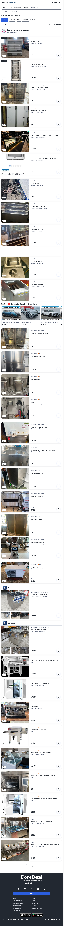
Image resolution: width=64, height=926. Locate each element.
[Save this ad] (58, 55)
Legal (3, 919)
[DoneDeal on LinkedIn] (38, 889)
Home (10, 7)
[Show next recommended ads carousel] (60, 304)
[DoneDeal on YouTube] (31, 889)
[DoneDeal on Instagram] (45, 889)
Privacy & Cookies (11, 919)
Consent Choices (37, 908)
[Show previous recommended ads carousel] (57, 304)
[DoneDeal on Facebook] (18, 889)
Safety (34, 905)
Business (25, 7)
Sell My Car (35, 903)
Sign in (31, 893)
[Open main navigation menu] (60, 2)
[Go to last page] (60, 865)
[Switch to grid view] (49, 24)
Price (18, 19)
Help (33, 900)
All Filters (32, 19)
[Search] (3, 11)
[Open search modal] (49, 2)
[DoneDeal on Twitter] (25, 889)
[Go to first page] (2, 865)
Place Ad (54, 2)
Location (12, 19)
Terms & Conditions (23, 919)
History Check (17, 905)
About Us (15, 898)
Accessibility (16, 910)
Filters (5, 19)
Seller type (25, 19)
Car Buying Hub (17, 900)
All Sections (17, 7)
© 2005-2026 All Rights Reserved (51, 919)
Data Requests (17, 908)
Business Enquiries (18, 903)
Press (33, 898)
